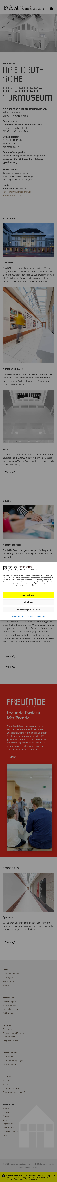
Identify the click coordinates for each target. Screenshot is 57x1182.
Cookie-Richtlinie (18, 616)
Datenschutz (30, 616)
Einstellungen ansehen (28, 609)
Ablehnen (28, 602)
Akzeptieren (28, 595)
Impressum (40, 616)
